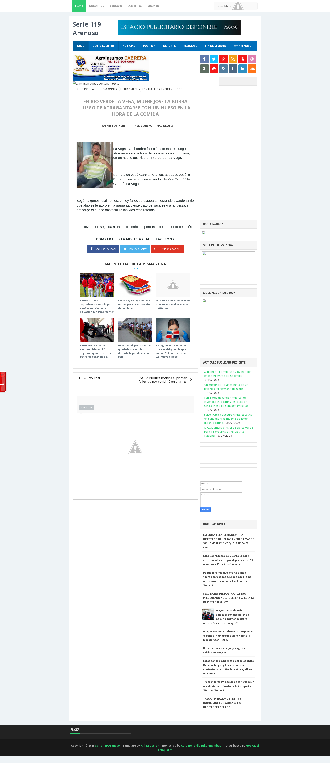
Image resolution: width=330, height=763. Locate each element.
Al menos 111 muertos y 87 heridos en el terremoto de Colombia (227, 373)
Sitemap (153, 6)
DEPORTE (169, 46)
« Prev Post (92, 378)
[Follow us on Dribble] (252, 59)
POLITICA (149, 46)
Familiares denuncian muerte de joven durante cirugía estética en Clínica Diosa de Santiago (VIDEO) (226, 401)
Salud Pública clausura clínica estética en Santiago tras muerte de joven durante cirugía (228, 418)
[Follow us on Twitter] (214, 59)
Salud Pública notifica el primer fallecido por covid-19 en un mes (162, 380)
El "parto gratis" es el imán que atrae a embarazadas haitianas (173, 304)
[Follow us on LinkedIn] (242, 68)
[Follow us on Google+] (223, 59)
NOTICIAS (128, 46)
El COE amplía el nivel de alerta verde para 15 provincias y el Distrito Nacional (228, 431)
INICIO (80, 46)
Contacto (116, 6)
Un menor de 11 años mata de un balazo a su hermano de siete (226, 386)
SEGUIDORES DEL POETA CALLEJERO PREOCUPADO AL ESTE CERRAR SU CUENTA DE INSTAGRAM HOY (228, 598)
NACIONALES (165, 126)
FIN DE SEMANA (215, 46)
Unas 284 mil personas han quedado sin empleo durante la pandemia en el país (135, 351)
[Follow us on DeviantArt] (204, 68)
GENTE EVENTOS (103, 46)
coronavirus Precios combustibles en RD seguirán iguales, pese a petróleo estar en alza (95, 351)
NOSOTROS (96, 6)
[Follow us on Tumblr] (233, 68)
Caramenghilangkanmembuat (202, 745)
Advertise (135, 6)
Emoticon (86, 407)
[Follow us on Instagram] (223, 68)
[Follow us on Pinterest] (214, 68)
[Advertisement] (228, 156)
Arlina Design (150, 745)
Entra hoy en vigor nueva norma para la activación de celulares (134, 304)
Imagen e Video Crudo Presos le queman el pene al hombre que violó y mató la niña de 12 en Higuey (228, 636)
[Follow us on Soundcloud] (252, 68)
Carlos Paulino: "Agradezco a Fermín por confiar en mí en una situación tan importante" (97, 306)
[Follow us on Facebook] (204, 59)
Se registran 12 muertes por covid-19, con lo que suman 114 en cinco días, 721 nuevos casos (171, 351)
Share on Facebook (106, 249)
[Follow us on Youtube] (242, 59)
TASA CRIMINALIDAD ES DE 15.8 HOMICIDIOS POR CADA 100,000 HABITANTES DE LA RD (222, 703)
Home (79, 6)
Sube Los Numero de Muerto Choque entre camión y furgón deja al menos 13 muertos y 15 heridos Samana (228, 560)
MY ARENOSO (243, 46)
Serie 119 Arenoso (87, 28)
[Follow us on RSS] (233, 59)
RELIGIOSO (190, 46)
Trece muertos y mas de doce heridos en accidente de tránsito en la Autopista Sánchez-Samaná (228, 686)
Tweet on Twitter (138, 249)
